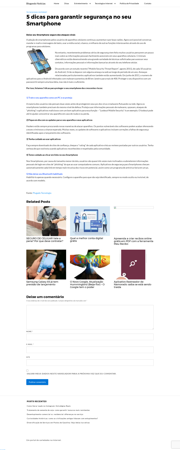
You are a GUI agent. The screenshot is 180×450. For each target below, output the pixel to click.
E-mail (30, 344)
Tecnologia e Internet (104, 3)
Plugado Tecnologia (42, 193)
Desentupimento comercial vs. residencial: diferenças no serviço (55, 414)
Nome (29, 331)
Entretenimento (81, 3)
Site (28, 357)
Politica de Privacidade (129, 3)
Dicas (66, 3)
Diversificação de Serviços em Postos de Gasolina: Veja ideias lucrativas (58, 423)
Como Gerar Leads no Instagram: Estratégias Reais (49, 406)
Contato (147, 3)
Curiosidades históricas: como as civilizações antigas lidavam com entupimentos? (62, 418)
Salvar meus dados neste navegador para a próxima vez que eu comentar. (71, 373)
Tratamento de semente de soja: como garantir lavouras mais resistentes (58, 410)
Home (56, 3)
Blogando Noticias (36, 3)
